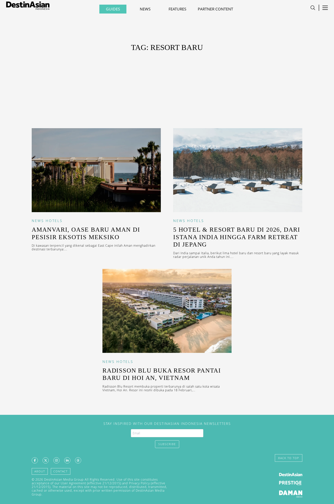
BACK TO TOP (288, 458)
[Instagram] (56, 460)
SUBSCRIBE (167, 444)
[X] (46, 460)
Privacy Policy (139, 483)
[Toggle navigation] (313, 8)
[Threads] (78, 460)
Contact (60, 471)
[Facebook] (35, 460)
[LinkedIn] (67, 460)
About (39, 471)
